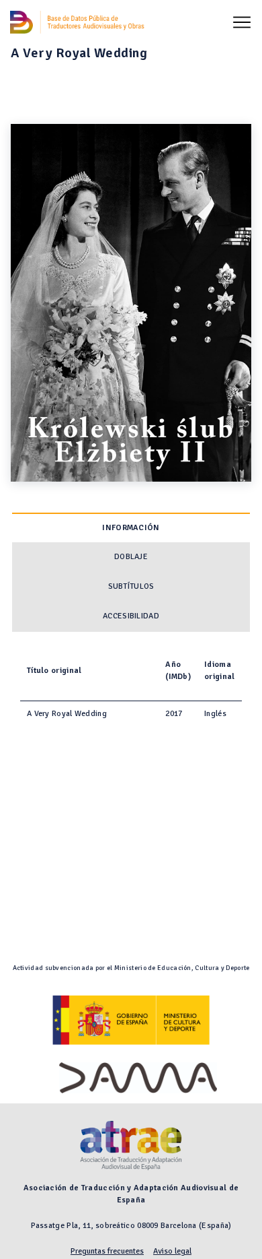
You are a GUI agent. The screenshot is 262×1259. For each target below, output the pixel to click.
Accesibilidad (131, 616)
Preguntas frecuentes (107, 1251)
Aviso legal (172, 1251)
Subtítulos (131, 586)
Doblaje (131, 557)
